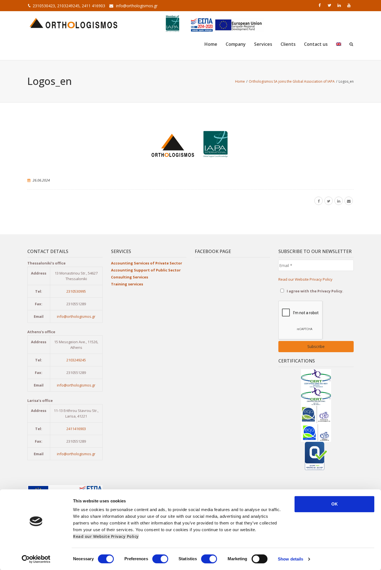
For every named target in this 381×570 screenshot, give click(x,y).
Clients (288, 44)
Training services (127, 284)
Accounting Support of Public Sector (146, 270)
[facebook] (320, 5)
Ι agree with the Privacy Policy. (314, 291)
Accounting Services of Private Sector (146, 263)
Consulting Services (129, 277)
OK (334, 504)
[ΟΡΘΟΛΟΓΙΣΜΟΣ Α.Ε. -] (73, 22)
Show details (290, 559)
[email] (348, 201)
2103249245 (76, 359)
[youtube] (349, 5)
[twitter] (330, 5)
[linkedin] (340, 5)
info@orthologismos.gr (137, 5)
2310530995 (76, 291)
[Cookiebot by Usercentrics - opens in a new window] (36, 559)
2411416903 (76, 428)
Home (210, 44)
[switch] (160, 558)
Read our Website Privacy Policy (106, 536)
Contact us (316, 44)
